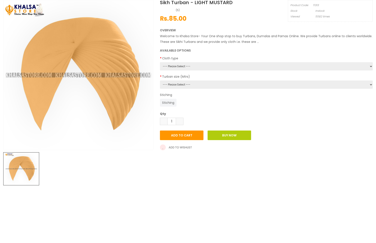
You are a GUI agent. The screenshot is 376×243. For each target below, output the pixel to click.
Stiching (166, 95)
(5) (178, 10)
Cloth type (170, 58)
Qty (163, 114)
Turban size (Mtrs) (176, 76)
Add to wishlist (180, 147)
